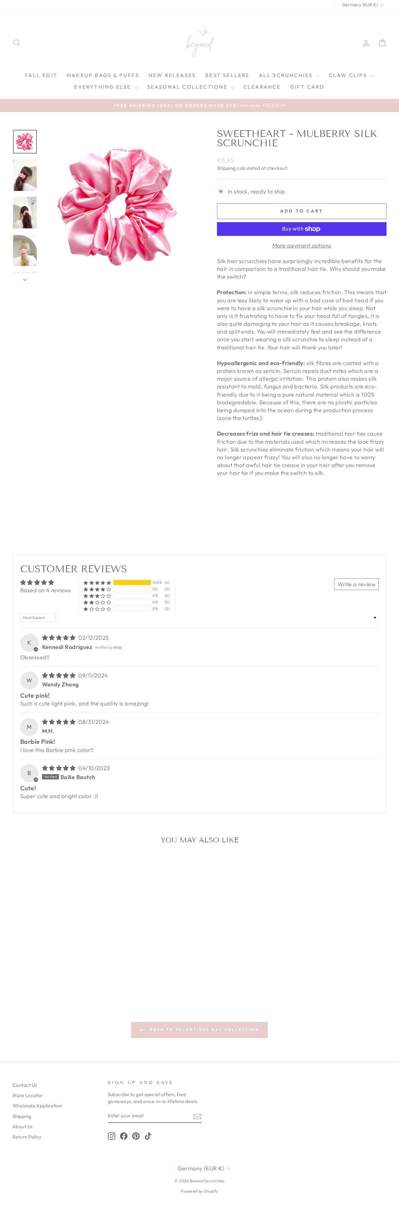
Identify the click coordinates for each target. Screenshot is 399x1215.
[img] (59, 637)
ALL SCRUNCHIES (287, 75)
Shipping (226, 168)
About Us (22, 1127)
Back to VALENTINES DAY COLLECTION (203, 1029)
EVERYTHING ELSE (103, 87)
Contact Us (24, 1085)
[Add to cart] (94, 866)
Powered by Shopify (199, 1190)
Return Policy (27, 1137)
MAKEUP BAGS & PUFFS (103, 75)
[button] (97, 582)
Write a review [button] (356, 584)
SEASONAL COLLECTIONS (188, 87)
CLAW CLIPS (349, 75)
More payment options (301, 245)
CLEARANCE (262, 87)
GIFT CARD (307, 87)
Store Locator (27, 1095)
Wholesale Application (37, 1106)
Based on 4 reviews (45, 590)
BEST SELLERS (227, 75)
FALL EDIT (41, 75)
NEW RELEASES (172, 75)
